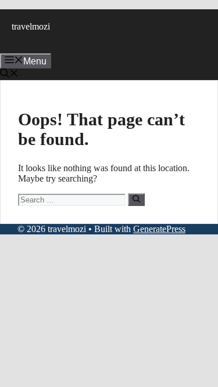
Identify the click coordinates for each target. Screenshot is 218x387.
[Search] (136, 199)
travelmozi (31, 26)
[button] (9, 74)
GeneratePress (159, 229)
